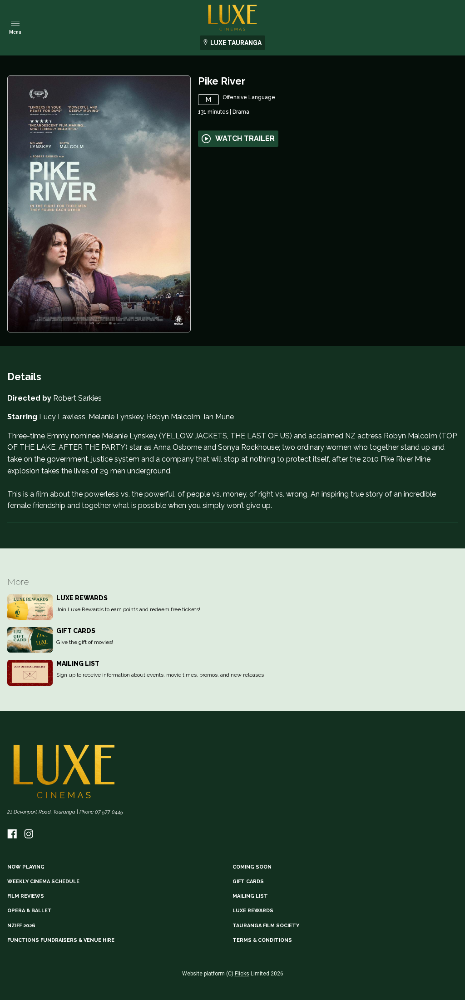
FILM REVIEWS (25, 896)
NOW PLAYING (26, 867)
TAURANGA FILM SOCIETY (265, 926)
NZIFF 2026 (21, 926)
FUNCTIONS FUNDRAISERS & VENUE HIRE (60, 940)
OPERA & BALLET (29, 911)
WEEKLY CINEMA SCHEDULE (43, 881)
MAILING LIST (250, 896)
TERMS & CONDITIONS (262, 940)
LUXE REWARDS (252, 911)
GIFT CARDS (248, 881)
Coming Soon (252, 867)
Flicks (242, 973)
